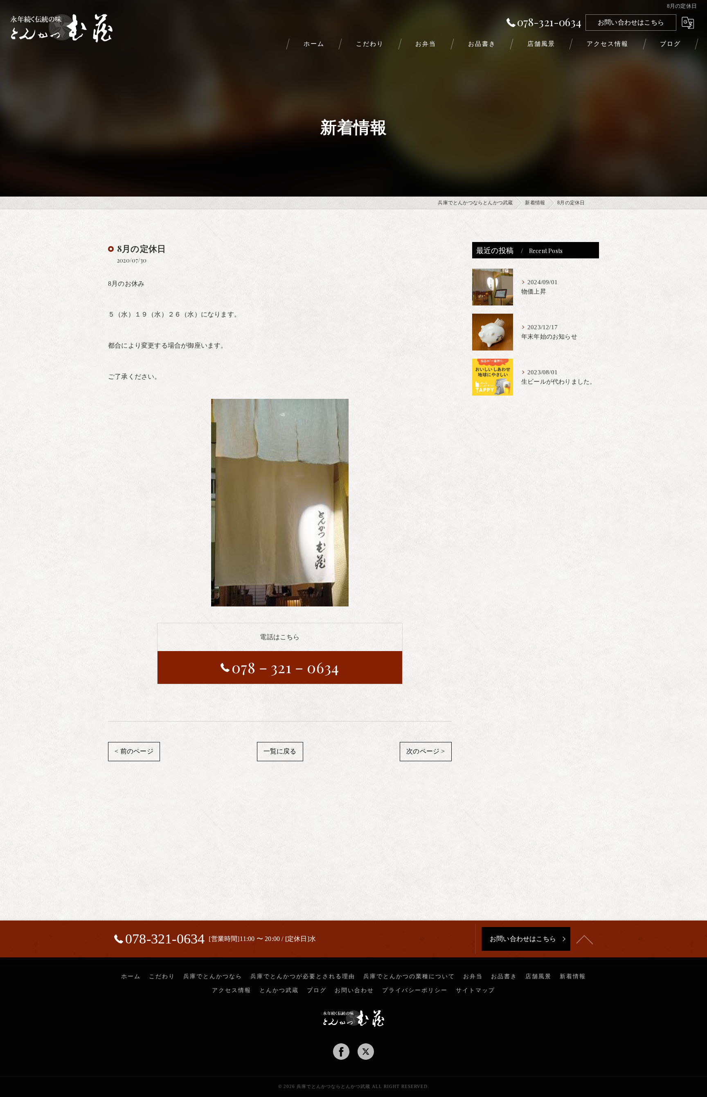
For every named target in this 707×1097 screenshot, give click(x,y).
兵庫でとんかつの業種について (409, 976)
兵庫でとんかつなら (212, 976)
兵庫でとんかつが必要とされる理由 (302, 976)
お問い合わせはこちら (631, 22)
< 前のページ (134, 751)
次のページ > (425, 751)
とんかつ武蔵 (279, 990)
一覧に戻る (280, 751)
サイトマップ (475, 990)
